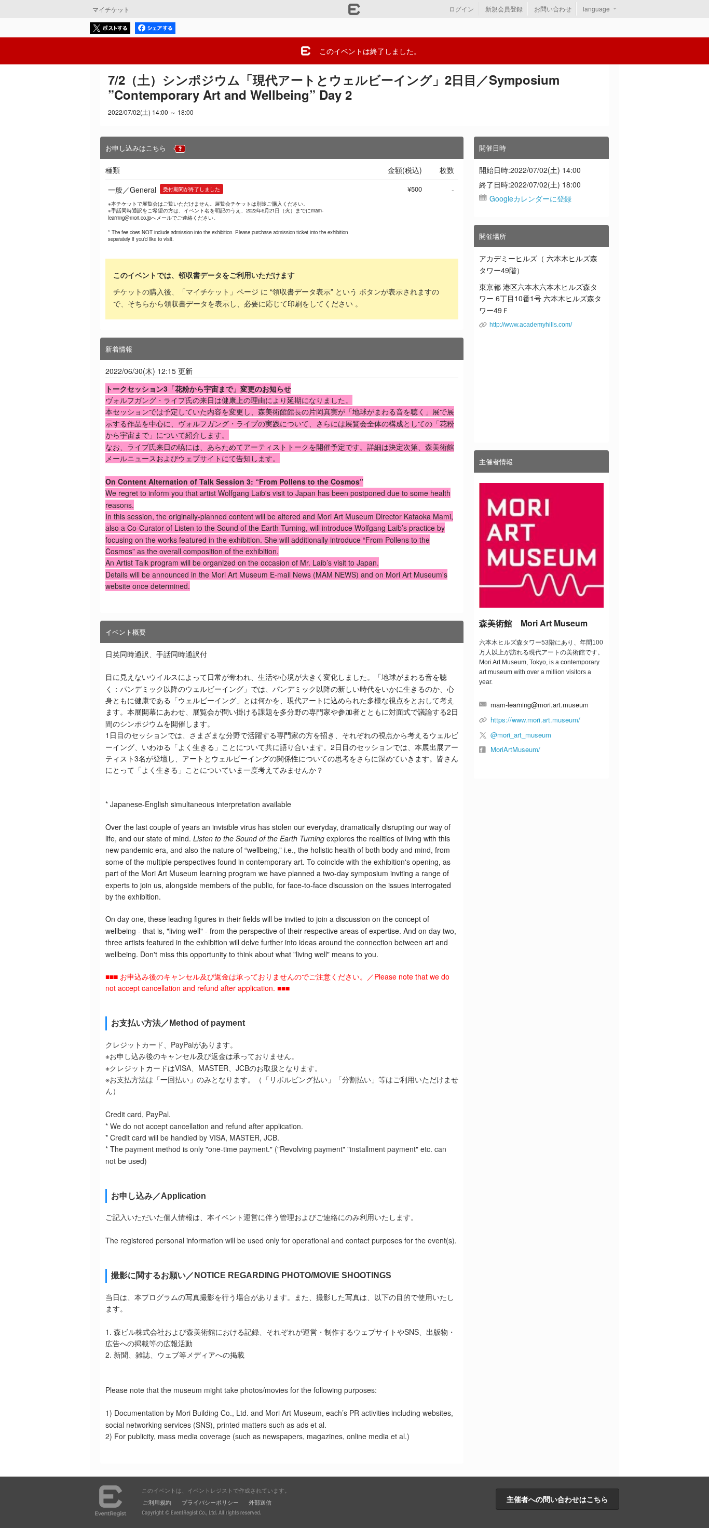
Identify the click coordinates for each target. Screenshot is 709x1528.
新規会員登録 (504, 8)
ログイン (461, 8)
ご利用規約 (157, 1502)
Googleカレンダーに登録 (530, 198)
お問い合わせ (552, 8)
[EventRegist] (354, 12)
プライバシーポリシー (210, 1502)
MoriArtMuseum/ (515, 749)
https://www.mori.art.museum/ (535, 720)
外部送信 (260, 1502)
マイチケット (111, 9)
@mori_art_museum (520, 735)
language (596, 8)
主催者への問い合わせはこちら (557, 1499)
